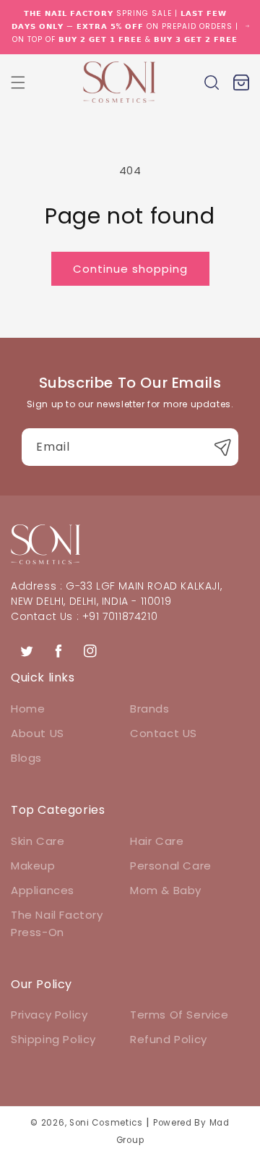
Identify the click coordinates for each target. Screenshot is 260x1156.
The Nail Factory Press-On (57, 923)
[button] (18, 82)
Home (28, 708)
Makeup (33, 865)
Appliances (42, 890)
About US (37, 733)
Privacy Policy (49, 1014)
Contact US (163, 733)
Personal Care (171, 865)
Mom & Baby (166, 890)
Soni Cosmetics (106, 1123)
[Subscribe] (222, 447)
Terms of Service (179, 1014)
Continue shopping (130, 268)
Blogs (26, 757)
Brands (150, 708)
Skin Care (37, 841)
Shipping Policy (53, 1039)
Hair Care (156, 841)
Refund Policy (168, 1039)
